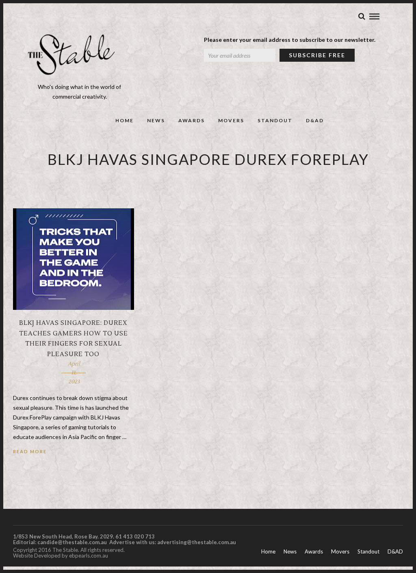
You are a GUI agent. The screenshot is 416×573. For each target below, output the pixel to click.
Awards (191, 120)
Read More (30, 451)
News (156, 120)
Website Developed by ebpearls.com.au (60, 555)
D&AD (315, 120)
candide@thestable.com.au (72, 542)
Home (124, 120)
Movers (231, 120)
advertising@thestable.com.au (196, 542)
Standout (275, 120)
